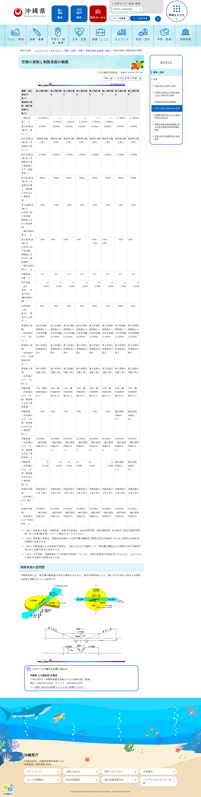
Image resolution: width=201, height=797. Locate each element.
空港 (80, 50)
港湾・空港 (70, 50)
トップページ (41, 50)
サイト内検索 (119, 18)
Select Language (122, 9)
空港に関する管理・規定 (98, 50)
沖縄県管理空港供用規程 (165, 102)
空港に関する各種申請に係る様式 (167, 137)
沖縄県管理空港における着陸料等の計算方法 (167, 116)
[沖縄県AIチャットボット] (7, 789)
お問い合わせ (73, 771)
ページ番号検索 (140, 18)
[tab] (119, 18)
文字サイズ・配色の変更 (128, 3)
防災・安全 (143, 39)
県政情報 (185, 39)
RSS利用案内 (73, 780)
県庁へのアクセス (114, 771)
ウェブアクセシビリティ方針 (157, 781)
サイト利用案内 (35, 780)
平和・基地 (164, 39)
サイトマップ (34, 771)
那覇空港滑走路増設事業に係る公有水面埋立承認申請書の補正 (167, 127)
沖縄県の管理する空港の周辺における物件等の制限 (167, 93)
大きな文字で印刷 (127, 78)
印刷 (106, 78)
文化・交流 (79, 39)
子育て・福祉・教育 (58, 41)
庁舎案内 (148, 771)
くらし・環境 (15, 39)
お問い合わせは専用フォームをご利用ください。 (60, 687)
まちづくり (122, 39)
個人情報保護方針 (114, 780)
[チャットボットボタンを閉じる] (11, 785)
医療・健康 (37, 39)
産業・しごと (100, 39)
